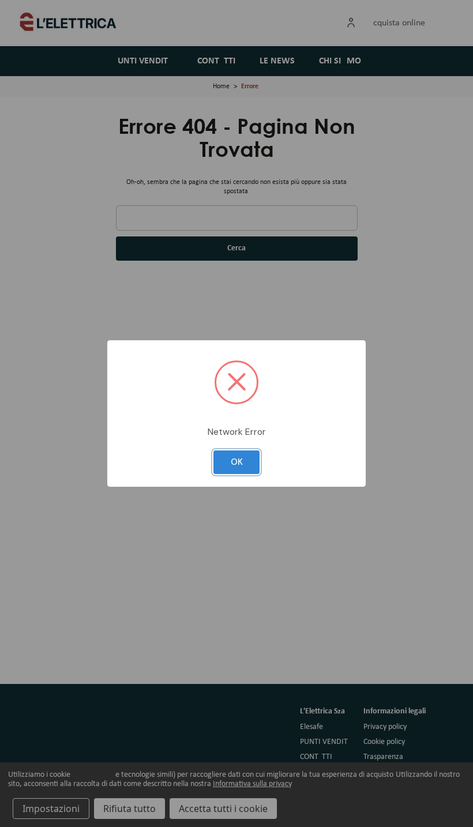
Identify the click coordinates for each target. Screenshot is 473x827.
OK (237, 462)
